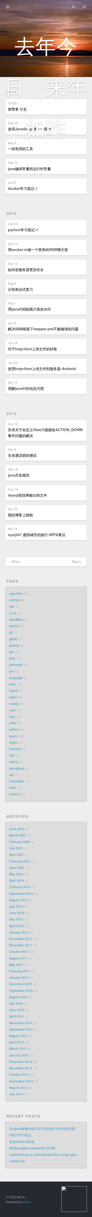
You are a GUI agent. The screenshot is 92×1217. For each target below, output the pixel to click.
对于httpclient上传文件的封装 (32, 348)
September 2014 (21, 1081)
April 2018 (16, 926)
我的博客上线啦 (20, 514)
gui (11, 652)
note (12, 710)
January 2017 (19, 977)
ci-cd (12, 613)
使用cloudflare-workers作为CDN (32, 1148)
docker (14, 626)
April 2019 (16, 880)
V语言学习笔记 (20, 1135)
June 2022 (16, 829)
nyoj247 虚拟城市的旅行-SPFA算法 (36, 534)
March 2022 (17, 835)
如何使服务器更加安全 (26, 269)
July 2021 (16, 848)
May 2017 (16, 964)
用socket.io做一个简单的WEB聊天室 (38, 249)
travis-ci (14, 794)
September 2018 (21, 893)
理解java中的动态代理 (26, 388)
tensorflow (16, 781)
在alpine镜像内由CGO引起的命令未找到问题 (42, 1128)
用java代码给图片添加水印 (29, 309)
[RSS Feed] (73, 7)
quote (13, 736)
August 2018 (18, 900)
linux (12, 684)
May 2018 (16, 919)
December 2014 (20, 1061)
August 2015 (18, 1036)
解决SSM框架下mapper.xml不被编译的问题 (43, 328)
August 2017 (18, 958)
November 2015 (20, 1023)
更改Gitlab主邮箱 (21, 1141)
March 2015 (17, 1048)
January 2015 (19, 1055)
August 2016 (18, 997)
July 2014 (16, 1094)
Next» (77, 561)
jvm (11, 671)
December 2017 (20, 938)
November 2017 (20, 945)
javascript (16, 664)
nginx (13, 697)
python (14, 729)
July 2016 (16, 1003)
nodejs (14, 703)
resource (15, 749)
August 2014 (18, 1087)
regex (13, 742)
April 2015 (16, 1042)
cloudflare (16, 619)
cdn (11, 606)
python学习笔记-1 (23, 229)
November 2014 (20, 1068)
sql (11, 774)
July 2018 (16, 906)
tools (12, 787)
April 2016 (16, 1016)
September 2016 (21, 990)
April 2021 (16, 854)
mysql (13, 690)
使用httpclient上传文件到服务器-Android (42, 368)
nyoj (12, 716)
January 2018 (19, 932)
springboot (16, 768)
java (12, 658)
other (13, 723)
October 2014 (19, 1074)
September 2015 (21, 1029)
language (15, 677)
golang (14, 645)
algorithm (15, 593)
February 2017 (19, 971)
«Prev (15, 561)
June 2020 (16, 867)
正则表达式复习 (20, 289)
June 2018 (16, 913)
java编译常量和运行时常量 (29, 168)
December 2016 (20, 984)
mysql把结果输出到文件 (27, 495)
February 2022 (19, 841)
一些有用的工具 (20, 148)
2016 (11, 213)
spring (13, 761)
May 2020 (16, 874)
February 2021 (19, 861)
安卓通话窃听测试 (22, 455)
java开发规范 (18, 475)
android (14, 600)
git (11, 632)
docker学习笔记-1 (23, 188)
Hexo (27, 1202)
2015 (11, 413)
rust (12, 755)
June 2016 (16, 1010)
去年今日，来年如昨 (46, 86)
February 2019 (19, 887)
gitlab (13, 639)
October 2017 (19, 951)
